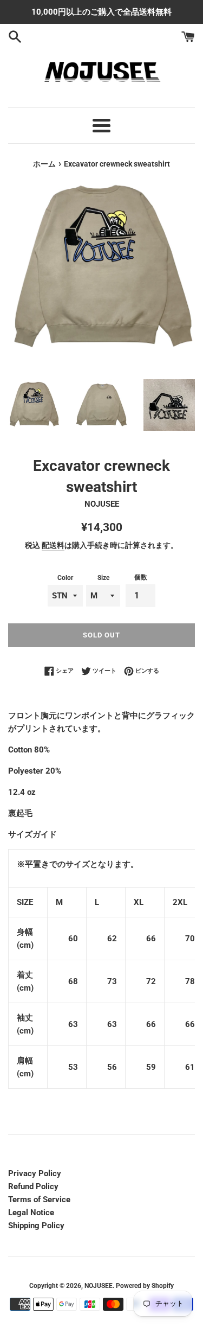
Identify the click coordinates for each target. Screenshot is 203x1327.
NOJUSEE (98, 1286)
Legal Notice (31, 1212)
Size (103, 578)
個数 (140, 577)
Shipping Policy (36, 1225)
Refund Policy (33, 1186)
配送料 (53, 545)
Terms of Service (39, 1199)
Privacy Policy (34, 1173)
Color (65, 578)
